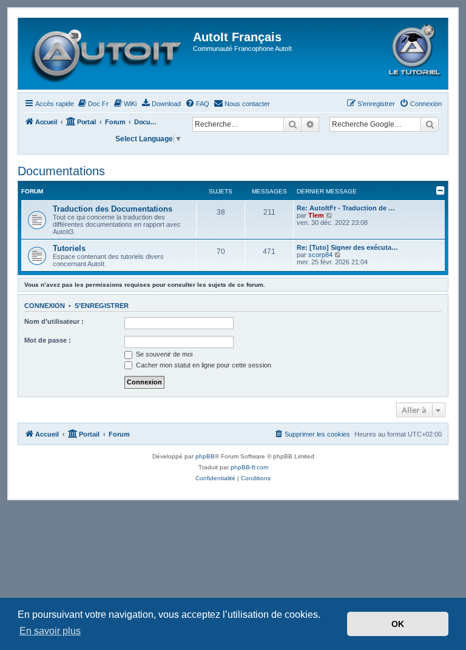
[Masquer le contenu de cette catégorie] (440, 190)
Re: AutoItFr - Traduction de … (346, 208)
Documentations (61, 171)
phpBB (205, 456)
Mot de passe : (47, 340)
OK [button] (397, 624)
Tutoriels (69, 248)
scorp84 (320, 254)
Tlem (316, 215)
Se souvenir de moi (163, 354)
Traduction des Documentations (112, 208)
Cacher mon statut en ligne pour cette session (202, 365)
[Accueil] (107, 53)
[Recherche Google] (429, 124)
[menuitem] (93, 103)
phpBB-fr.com (249, 467)
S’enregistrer (102, 305)
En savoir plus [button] (50, 631)
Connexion (44, 305)
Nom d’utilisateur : (54, 321)
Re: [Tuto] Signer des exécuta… (347, 247)
